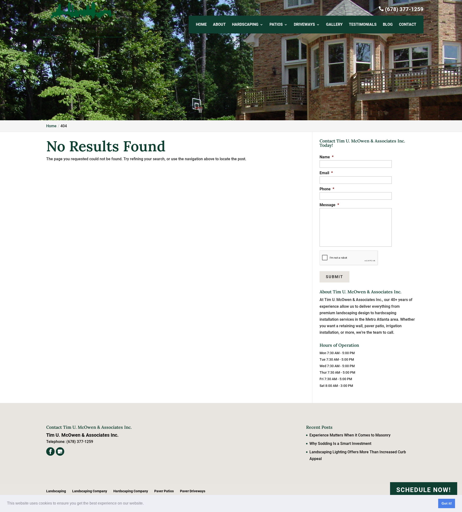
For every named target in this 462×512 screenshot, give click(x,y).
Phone (327, 189)
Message (329, 205)
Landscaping (56, 491)
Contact (407, 25)
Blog (388, 25)
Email (326, 173)
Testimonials (363, 25)
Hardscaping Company (130, 491)
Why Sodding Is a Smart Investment (340, 443)
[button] (145, 504)
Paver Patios (164, 491)
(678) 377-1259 (401, 9)
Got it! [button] (447, 503)
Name (327, 157)
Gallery (334, 25)
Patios (276, 25)
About (219, 25)
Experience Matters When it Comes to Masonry (350, 435)
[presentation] (349, 257)
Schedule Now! (423, 489)
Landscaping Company (89, 491)
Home (201, 25)
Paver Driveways (192, 491)
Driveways (304, 25)
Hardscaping (245, 25)
